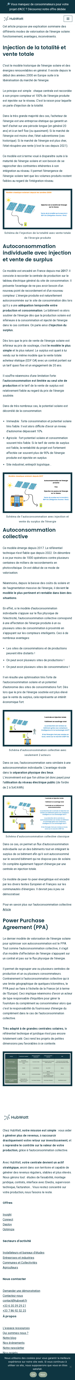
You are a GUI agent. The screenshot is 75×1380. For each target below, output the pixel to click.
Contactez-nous (13, 1295)
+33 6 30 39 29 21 (14, 1305)
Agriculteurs (10, 1267)
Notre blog (9, 1338)
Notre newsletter (13, 1348)
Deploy (7, 1224)
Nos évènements (14, 1343)
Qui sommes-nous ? (15, 1333)
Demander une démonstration (21, 1291)
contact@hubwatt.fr (15, 1300)
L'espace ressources (16, 1328)
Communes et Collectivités (20, 1262)
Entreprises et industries (18, 1257)
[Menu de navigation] (68, 19)
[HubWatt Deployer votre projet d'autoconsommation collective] (14, 18)
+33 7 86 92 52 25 (14, 1310)
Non (42, 1374)
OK (33, 1374)
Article (7, 909)
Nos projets (10, 1353)
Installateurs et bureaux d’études (23, 1252)
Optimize (8, 1229)
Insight (7, 1214)
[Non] (70, 1367)
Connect (8, 1219)
